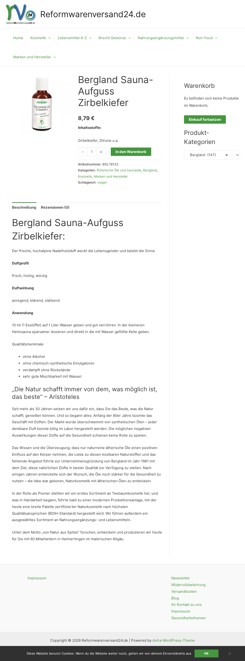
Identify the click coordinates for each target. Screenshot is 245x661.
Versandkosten (184, 591)
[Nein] (229, 653)
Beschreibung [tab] (24, 207)
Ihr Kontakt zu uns (186, 604)
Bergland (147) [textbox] (207, 155)
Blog (175, 598)
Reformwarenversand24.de (93, 14)
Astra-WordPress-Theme (173, 640)
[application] (48, 38)
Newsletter (180, 578)
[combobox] (212, 155)
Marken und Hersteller (111, 176)
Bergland (150, 170)
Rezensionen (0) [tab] (55, 207)
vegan (102, 182)
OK (206, 653)
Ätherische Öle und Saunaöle (119, 170)
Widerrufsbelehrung (188, 584)
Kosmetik (85, 176)
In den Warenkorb (131, 151)
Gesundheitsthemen (188, 618)
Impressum (37, 578)
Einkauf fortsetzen (205, 119)
